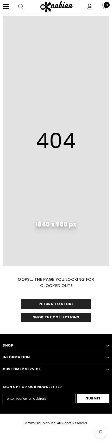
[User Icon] (89, 6)
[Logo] (56, 6)
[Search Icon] (21, 6)
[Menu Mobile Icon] (6, 6)
